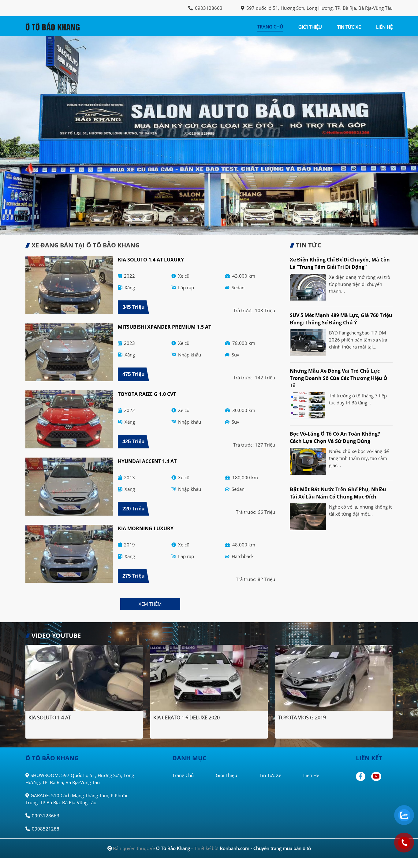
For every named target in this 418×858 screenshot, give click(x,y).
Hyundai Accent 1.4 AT (147, 461)
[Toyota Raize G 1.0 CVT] (69, 419)
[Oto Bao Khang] (59, 26)
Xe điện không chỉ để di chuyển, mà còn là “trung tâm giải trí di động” (340, 263)
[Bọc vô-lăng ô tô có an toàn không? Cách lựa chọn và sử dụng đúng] (308, 461)
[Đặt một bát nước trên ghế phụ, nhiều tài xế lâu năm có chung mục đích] (308, 516)
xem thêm (150, 604)
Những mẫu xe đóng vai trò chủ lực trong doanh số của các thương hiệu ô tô (338, 378)
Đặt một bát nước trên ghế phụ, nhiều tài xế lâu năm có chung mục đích (338, 493)
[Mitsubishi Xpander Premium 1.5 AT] (69, 352)
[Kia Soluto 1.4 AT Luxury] (69, 285)
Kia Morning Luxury (146, 528)
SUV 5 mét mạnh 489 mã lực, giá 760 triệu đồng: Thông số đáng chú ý (341, 319)
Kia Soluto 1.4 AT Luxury (151, 259)
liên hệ (384, 27)
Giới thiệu (226, 775)
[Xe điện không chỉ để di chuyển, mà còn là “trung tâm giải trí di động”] (308, 287)
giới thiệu (310, 27)
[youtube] (376, 776)
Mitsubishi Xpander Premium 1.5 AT (164, 326)
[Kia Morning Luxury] (69, 554)
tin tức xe (349, 27)
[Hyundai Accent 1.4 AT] (69, 487)
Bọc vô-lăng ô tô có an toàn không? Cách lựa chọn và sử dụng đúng (335, 437)
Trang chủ (183, 775)
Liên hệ (311, 775)
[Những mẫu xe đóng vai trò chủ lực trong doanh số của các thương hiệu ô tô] (308, 405)
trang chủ (270, 27)
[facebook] (363, 776)
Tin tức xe (270, 775)
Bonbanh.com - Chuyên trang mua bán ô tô (265, 848)
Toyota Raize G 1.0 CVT (147, 394)
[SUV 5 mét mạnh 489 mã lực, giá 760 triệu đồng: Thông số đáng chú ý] (308, 342)
